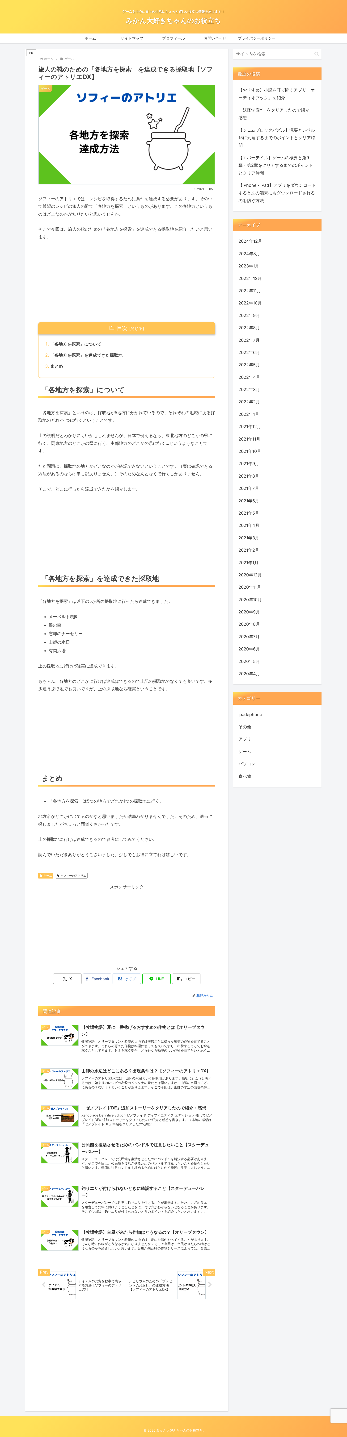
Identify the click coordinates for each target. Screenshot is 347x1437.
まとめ (56, 366)
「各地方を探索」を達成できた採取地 (86, 355)
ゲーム (47, 875)
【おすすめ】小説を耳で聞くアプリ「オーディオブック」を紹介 (276, 93)
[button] (186, 979)
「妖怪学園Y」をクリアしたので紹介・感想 (275, 114)
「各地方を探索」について (75, 344)
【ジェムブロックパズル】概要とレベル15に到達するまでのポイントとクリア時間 (276, 138)
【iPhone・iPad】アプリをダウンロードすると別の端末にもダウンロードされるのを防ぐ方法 (277, 193)
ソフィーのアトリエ (73, 875)
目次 (122, 328)
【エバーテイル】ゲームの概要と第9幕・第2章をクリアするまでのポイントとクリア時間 (275, 165)
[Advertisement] (126, 282)
